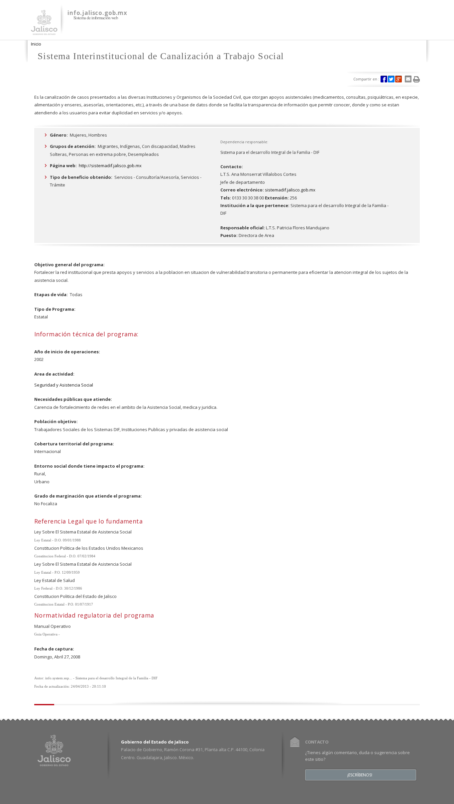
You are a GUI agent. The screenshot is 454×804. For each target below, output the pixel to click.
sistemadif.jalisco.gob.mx (290, 190)
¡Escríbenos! (359, 775)
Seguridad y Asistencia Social (63, 385)
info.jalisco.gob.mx (97, 13)
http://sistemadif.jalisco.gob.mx (110, 166)
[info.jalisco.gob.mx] (44, 31)
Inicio (36, 44)
